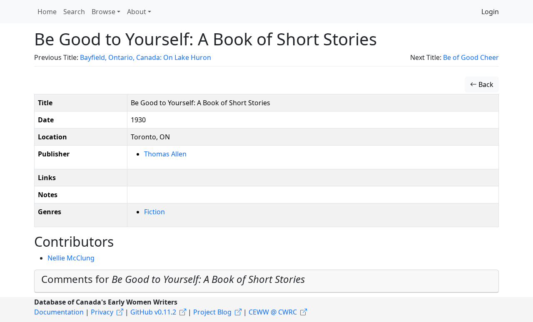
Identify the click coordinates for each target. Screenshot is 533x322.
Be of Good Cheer (471, 57)
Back (485, 84)
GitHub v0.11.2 (153, 312)
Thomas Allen (165, 154)
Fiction (154, 211)
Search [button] (74, 11)
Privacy (102, 312)
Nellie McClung (71, 258)
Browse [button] (103, 11)
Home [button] (47, 11)
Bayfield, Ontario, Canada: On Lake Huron (145, 57)
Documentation (59, 312)
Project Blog (212, 312)
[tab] (266, 281)
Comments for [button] (173, 279)
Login (490, 11)
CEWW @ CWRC (273, 312)
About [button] (136, 11)
